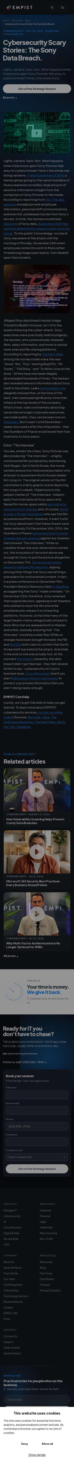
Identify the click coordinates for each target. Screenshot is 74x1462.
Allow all (47, 1443)
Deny (24, 1443)
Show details (37, 1455)
